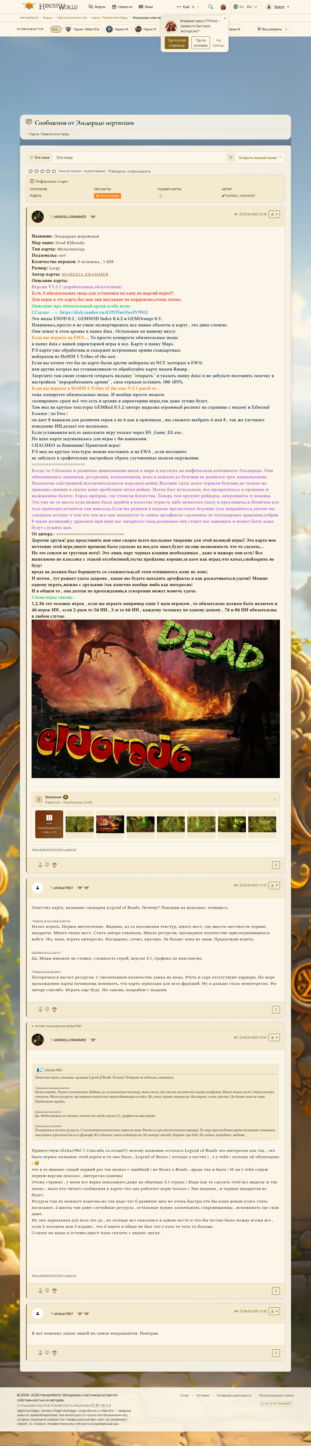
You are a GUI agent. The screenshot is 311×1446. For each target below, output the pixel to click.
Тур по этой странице (177, 43)
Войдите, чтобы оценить (131, 171)
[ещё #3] (276, 1291)
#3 (236, 1037)
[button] (277, 6)
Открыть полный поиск (258, 157)
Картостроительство (72, 18)
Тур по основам (201, 43)
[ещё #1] (276, 865)
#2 (236, 885)
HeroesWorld (29, 18)
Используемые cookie (276, 1395)
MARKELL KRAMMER (85, 274)
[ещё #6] (276, 1353)
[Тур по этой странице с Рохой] (223, 6)
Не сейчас (219, 43)
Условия (203, 1395)
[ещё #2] (276, 1010)
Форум (47, 18)
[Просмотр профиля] (40, 217)
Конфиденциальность (234, 1395)
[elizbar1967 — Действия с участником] (274, 885)
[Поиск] (210, 6)
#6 (236, 1311)
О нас (184, 1395)
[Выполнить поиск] (230, 157)
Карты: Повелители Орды (110, 18)
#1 (236, 214)
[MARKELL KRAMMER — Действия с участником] (274, 214)
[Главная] (49, 6)
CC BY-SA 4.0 (100, 1405)
